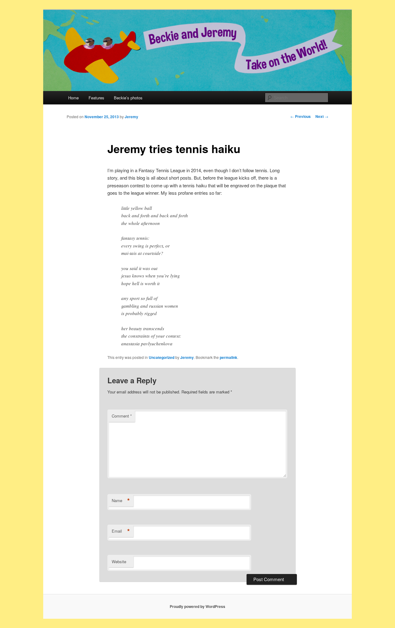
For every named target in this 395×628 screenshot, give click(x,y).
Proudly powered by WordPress (197, 606)
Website (119, 561)
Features (96, 98)
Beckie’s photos (128, 98)
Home (73, 98)
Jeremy (131, 116)
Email (121, 531)
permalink (228, 357)
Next (321, 116)
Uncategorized (161, 357)
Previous (300, 116)
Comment (122, 416)
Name (121, 500)
